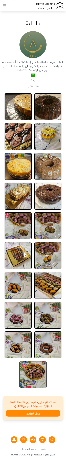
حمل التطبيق (33, 413)
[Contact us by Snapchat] (14, 439)
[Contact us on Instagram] (42, 439)
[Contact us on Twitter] (52, 439)
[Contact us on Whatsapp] (33, 439)
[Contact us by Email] (23, 439)
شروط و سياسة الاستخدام (33, 449)
